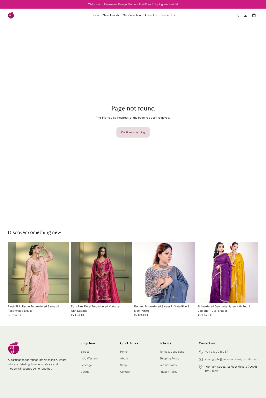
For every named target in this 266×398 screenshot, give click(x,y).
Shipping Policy (169, 358)
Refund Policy (168, 365)
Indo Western (89, 358)
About (124, 358)
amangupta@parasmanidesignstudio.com (231, 359)
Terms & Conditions (171, 351)
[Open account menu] (245, 15)
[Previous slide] (77, 272)
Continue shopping (133, 132)
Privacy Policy (168, 371)
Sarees (85, 351)
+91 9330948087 (216, 351)
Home (124, 351)
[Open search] (237, 15)
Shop (123, 365)
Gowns (85, 371)
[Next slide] (126, 272)
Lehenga (86, 365)
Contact (125, 371)
